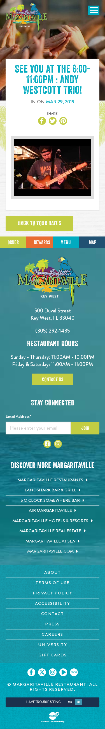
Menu (65, 242)
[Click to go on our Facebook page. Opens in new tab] (31, 672)
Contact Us (52, 379)
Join (85, 428)
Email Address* (18, 416)
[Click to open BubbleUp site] (53, 717)
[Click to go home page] (27, 18)
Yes (69, 702)
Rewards (42, 242)
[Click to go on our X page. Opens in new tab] (42, 672)
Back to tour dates (39, 223)
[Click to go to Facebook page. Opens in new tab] (47, 444)
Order (13, 242)
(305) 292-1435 (52, 330)
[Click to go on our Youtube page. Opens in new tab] (63, 672)
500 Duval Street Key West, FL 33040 (52, 314)
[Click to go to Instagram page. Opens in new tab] (58, 444)
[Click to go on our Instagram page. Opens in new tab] (53, 672)
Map (92, 242)
